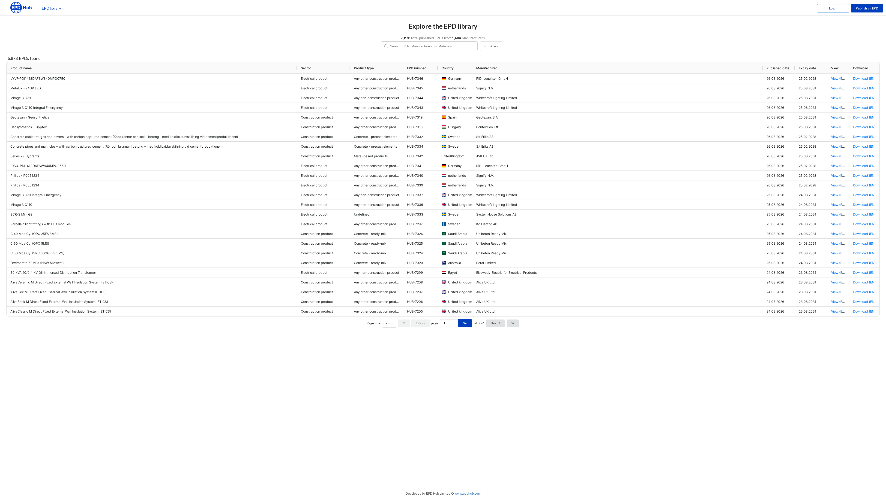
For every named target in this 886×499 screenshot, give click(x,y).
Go (465, 323)
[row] (443, 67)
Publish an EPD (867, 8)
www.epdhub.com (468, 493)
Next (494, 323)
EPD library (51, 8)
